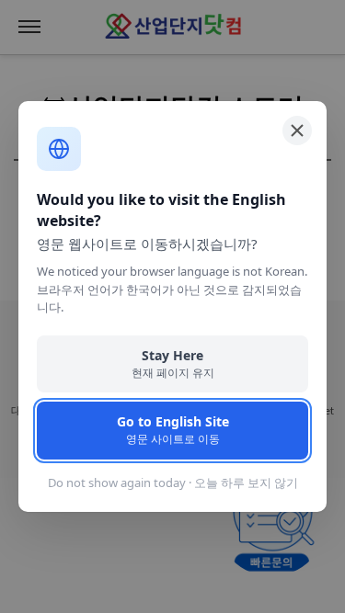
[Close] (297, 130)
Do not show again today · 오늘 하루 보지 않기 (173, 482)
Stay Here (173, 363)
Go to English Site (173, 430)
